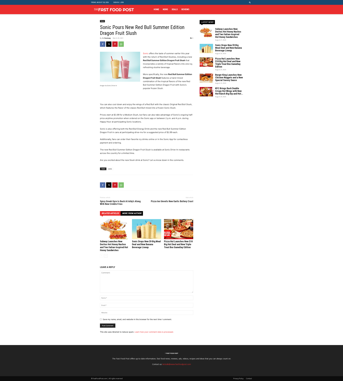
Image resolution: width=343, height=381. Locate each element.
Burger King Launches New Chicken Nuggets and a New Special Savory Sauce (229, 77)
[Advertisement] (131, 98)
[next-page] (106, 255)
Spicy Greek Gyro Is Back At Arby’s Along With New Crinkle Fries (120, 202)
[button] (250, 2)
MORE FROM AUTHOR (131, 213)
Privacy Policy (238, 378)
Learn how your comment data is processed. (154, 332)
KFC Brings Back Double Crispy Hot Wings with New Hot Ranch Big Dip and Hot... (229, 91)
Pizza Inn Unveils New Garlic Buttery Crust (172, 201)
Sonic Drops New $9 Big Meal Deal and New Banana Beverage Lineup (146, 244)
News (165, 9)
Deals (175, 9)
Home (156, 9)
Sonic (145, 53)
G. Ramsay (106, 38)
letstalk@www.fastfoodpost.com (177, 364)
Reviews (185, 9)
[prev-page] (101, 255)
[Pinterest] (115, 44)
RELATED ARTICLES (110, 213)
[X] (108, 44)
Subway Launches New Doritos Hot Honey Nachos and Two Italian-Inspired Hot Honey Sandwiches (114, 246)
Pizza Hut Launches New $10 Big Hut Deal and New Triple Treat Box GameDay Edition (178, 244)
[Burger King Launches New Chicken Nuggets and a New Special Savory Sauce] (206, 78)
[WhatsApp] (121, 44)
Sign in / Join (118, 2)
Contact (249, 378)
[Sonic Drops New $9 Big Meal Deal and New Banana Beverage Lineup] (146, 229)
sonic (110, 169)
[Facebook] (102, 44)
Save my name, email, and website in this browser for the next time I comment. (137, 319)
